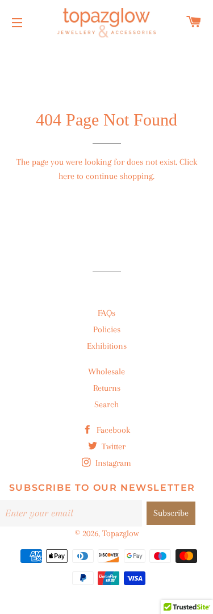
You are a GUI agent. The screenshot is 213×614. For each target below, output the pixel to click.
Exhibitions (107, 346)
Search (106, 404)
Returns (106, 388)
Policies (106, 329)
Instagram (112, 463)
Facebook (112, 430)
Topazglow (120, 533)
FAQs (106, 313)
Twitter (112, 446)
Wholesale (106, 371)
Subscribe (171, 513)
